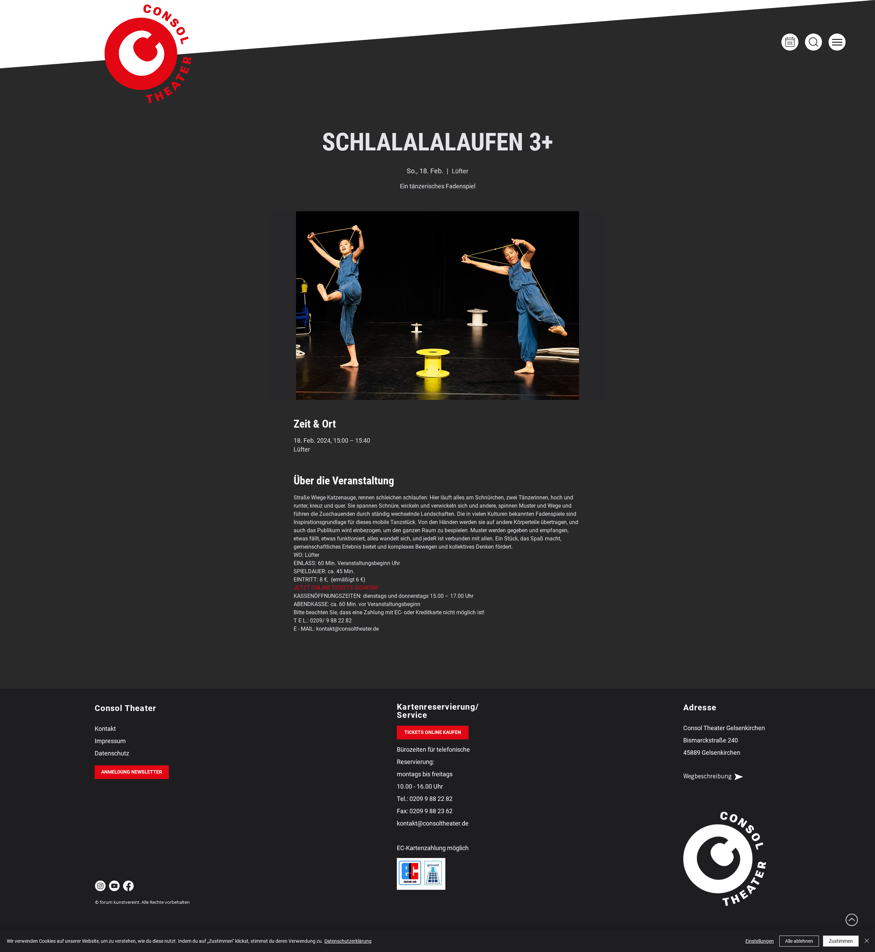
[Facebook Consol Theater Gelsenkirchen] (128, 886)
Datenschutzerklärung (348, 941)
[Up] (813, 42)
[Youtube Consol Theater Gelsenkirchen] (114, 886)
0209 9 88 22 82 (431, 798)
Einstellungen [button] (759, 941)
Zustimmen (841, 941)
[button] (837, 42)
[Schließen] (867, 941)
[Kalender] (789, 42)
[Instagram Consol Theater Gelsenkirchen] (100, 886)
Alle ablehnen (799, 941)
